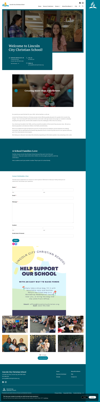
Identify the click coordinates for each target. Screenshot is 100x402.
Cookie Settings (77, 393)
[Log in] (83, 393)
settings (46, 398)
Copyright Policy (67, 393)
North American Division (15, 393)
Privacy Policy (58, 393)
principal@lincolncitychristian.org (36, 64)
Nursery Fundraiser (48, 6)
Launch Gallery (43, 358)
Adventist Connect (27, 393)
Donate (57, 6)
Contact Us (74, 377)
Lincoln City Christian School (17, 4)
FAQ (76, 6)
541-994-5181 (31, 59)
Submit (16, 240)
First (13, 192)
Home (39, 6)
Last (44, 192)
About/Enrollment (66, 6)
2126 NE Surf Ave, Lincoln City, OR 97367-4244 (13, 374)
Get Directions (14, 63)
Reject (84, 397)
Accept (92, 397)
